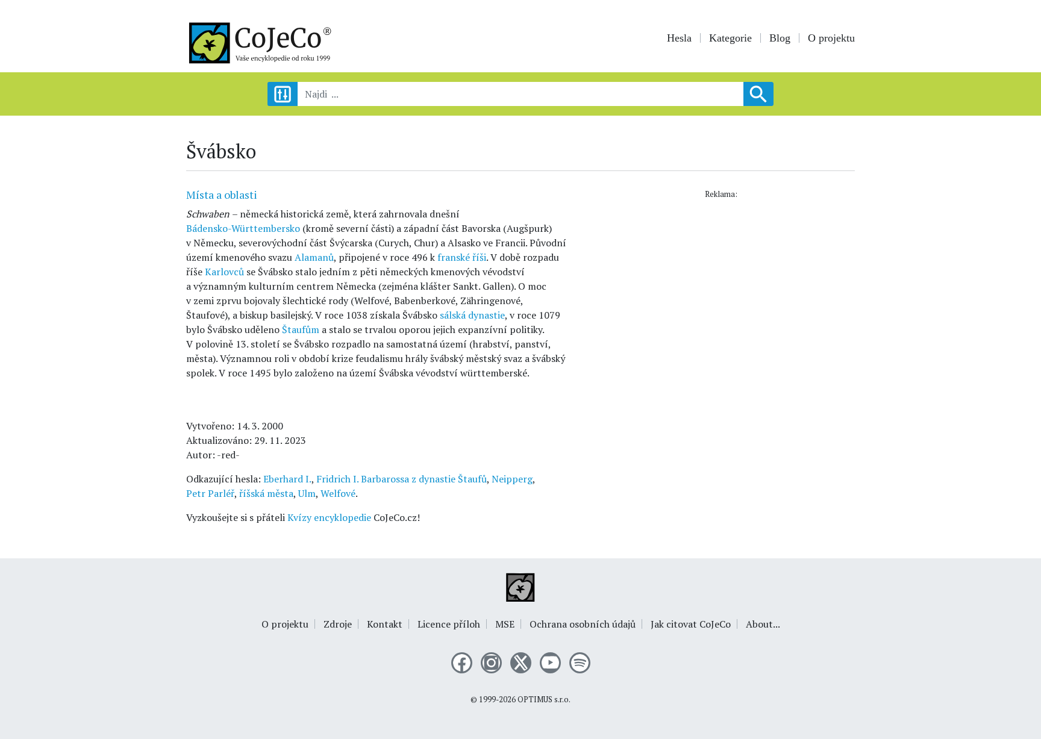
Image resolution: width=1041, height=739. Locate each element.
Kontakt (384, 624)
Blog (779, 38)
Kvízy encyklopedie (329, 517)
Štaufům (300, 329)
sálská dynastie (472, 315)
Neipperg (512, 478)
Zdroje (338, 624)
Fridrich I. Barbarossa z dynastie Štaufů (401, 478)
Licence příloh (448, 624)
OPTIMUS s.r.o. (544, 699)
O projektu (831, 38)
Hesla (679, 38)
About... (763, 624)
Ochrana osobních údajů (583, 624)
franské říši (461, 257)
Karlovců (224, 271)
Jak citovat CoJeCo (691, 624)
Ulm (307, 493)
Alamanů (314, 257)
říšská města (266, 493)
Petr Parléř (210, 493)
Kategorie (730, 38)
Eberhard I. (287, 478)
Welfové (337, 493)
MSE (504, 624)
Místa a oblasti (221, 194)
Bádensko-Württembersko (243, 228)
